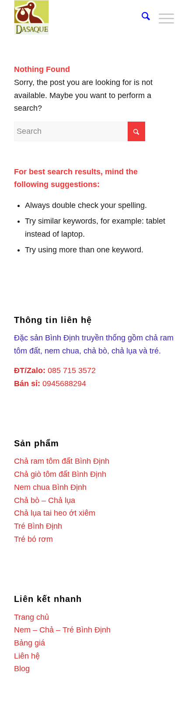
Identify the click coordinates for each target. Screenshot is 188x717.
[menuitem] (141, 17)
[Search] (141, 17)
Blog (22, 668)
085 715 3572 (72, 370)
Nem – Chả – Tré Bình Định (62, 629)
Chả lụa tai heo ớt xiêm (54, 513)
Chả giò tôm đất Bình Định (60, 474)
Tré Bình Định (38, 526)
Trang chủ (31, 617)
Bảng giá (29, 643)
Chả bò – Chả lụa (44, 500)
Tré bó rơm (33, 539)
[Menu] (162, 17)
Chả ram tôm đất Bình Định (61, 461)
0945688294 (64, 383)
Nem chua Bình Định (50, 487)
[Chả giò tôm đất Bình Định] (78, 17)
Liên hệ (27, 656)
